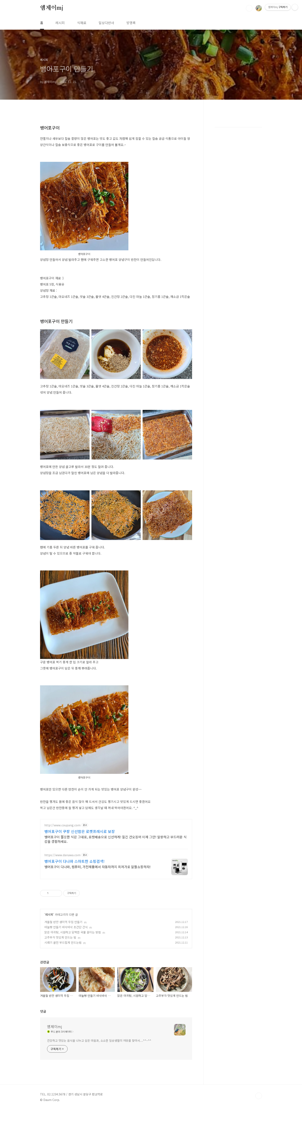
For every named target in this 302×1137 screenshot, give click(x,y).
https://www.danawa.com (62, 855)
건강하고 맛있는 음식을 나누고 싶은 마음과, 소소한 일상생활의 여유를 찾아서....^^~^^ (99, 1040)
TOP (258, 1096)
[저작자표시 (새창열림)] (81, 893)
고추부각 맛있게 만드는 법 (60, 937)
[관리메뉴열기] (295, 7)
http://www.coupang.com (62, 825)
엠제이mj (51, 8)
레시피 (60, 22)
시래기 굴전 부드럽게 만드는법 (63, 942)
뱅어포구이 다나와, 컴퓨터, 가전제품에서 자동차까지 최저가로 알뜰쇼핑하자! (97, 866)
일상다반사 (106, 22)
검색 (249, 8)
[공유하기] (52, 893)
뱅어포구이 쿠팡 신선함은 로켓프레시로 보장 (79, 831)
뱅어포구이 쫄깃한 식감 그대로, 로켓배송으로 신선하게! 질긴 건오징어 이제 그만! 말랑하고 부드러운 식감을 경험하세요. (115, 839)
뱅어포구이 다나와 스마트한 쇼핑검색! (74, 861)
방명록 (131, 22)
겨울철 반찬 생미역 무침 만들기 (63, 922)
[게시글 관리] (57, 893)
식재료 (81, 22)
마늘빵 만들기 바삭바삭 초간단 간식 (66, 927)
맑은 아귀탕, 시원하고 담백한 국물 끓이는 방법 (72, 932)
